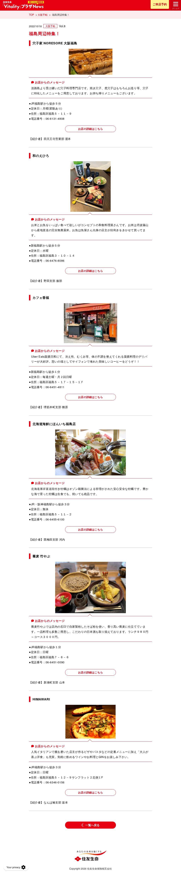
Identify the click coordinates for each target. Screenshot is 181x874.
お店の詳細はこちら (90, 129)
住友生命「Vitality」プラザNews (23, 5)
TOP (31, 14)
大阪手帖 (43, 14)
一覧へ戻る (92, 825)
